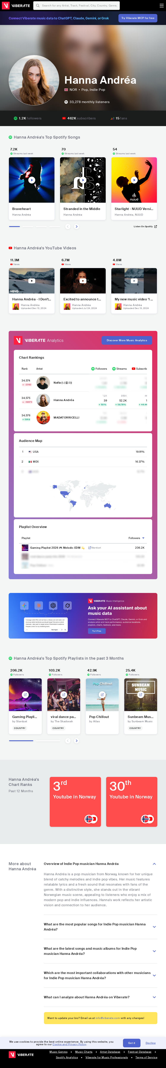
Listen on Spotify (143, 226)
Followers (101, 368)
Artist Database (110, 1052)
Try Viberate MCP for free (138, 18)
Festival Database (140, 1052)
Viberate (16, 5)
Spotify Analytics (67, 1057)
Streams (122, 368)
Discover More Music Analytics (127, 340)
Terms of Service (146, 1057)
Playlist (26, 538)
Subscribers (143, 368)
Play (31, 180)
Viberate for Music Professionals (107, 1057)
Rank (25, 368)
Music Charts (84, 1052)
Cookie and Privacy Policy (69, 1044)
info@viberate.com (108, 1018)
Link (89, 547)
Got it (131, 1043)
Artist (39, 368)
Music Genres (58, 1052)
